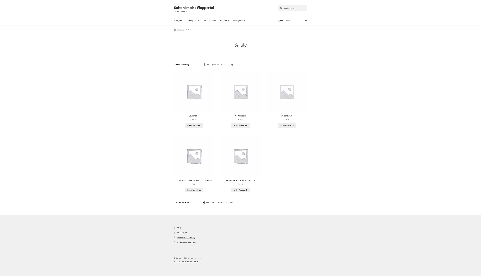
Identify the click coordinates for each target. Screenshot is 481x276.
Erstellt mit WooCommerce (186, 261)
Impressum (182, 232)
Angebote (224, 20)
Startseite (181, 30)
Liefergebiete (239, 20)
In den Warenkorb (194, 125)
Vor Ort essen (210, 20)
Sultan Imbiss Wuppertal (194, 7)
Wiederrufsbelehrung (186, 237)
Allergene (178, 20)
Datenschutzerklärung (187, 242)
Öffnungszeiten (193, 20)
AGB (179, 228)
